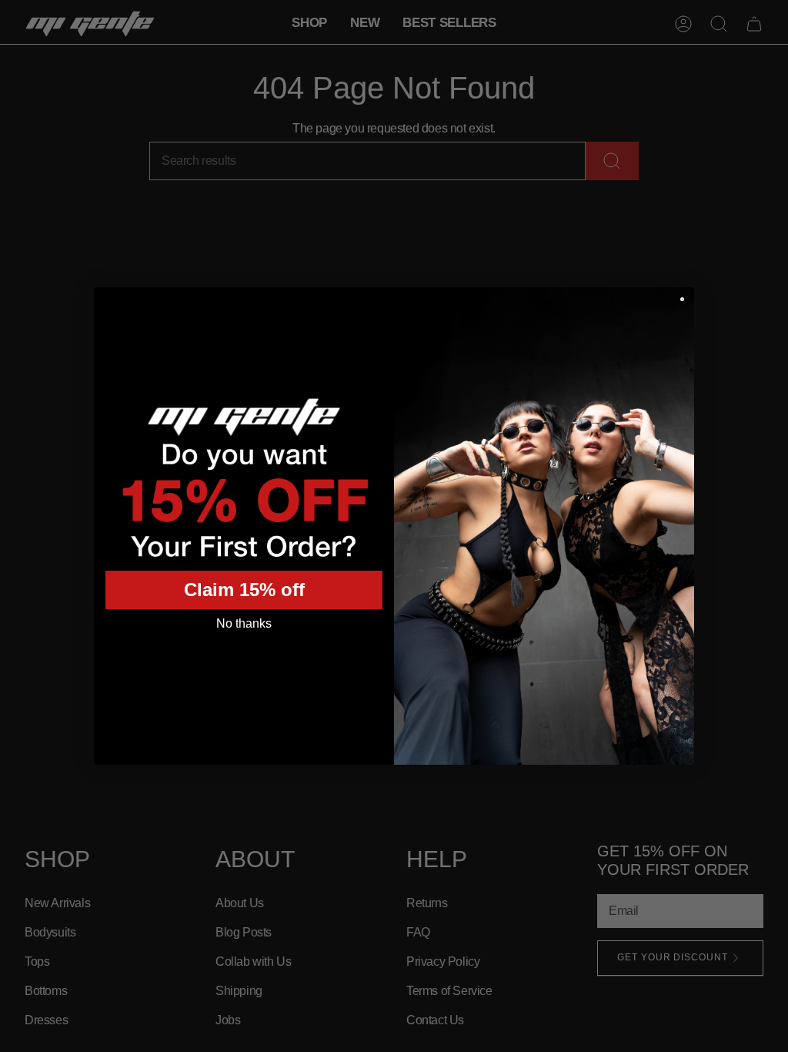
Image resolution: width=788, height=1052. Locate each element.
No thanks (244, 623)
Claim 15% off (244, 589)
